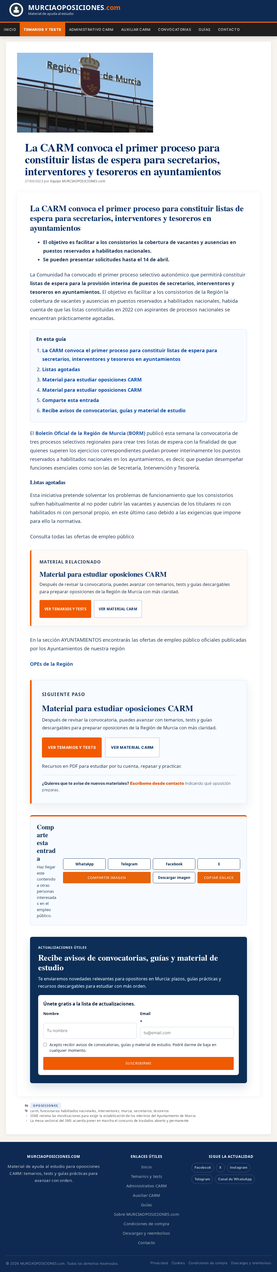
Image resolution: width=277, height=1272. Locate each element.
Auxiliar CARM (136, 29)
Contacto (229, 29)
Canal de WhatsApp (235, 1179)
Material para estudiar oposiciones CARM (92, 379)
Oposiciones (45, 1105)
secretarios (143, 1111)
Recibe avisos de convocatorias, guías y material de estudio (114, 410)
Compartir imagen (107, 877)
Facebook (174, 864)
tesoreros (161, 1111)
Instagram (239, 1167)
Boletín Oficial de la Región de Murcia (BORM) (90, 433)
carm (34, 1111)
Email (145, 1017)
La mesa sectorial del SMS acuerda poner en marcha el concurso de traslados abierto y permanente (109, 1120)
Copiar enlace (219, 877)
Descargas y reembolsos (146, 1233)
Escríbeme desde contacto (157, 783)
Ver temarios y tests (65, 609)
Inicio (10, 29)
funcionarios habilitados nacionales (68, 1111)
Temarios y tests (42, 29)
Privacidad (159, 1263)
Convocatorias (174, 29)
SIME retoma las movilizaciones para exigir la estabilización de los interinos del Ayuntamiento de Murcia (113, 1115)
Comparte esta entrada (70, 400)
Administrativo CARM (91, 29)
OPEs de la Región (51, 664)
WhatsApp (84, 864)
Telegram (129, 864)
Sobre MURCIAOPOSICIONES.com (146, 1214)
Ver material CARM (118, 609)
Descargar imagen (174, 877)
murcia (126, 1111)
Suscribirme (138, 1063)
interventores (108, 1111)
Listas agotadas (61, 369)
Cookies (178, 1263)
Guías (204, 29)
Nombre (51, 1013)
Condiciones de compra (146, 1223)
